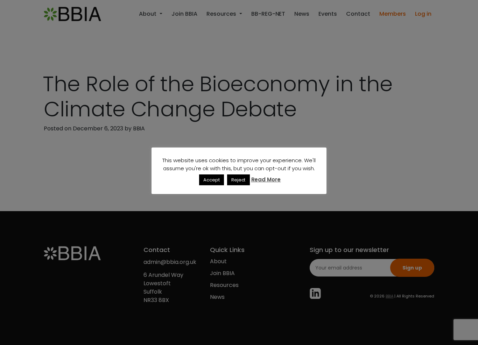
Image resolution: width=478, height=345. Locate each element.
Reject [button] (238, 180)
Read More (266, 179)
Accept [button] (211, 180)
